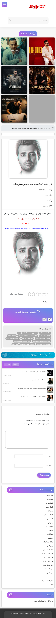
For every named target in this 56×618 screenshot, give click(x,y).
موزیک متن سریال (47, 581)
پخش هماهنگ (48, 542)
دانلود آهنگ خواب (12, 335)
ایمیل (48, 465)
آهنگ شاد (50, 499)
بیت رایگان (49, 526)
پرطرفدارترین (7, 364)
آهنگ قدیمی (49, 503)
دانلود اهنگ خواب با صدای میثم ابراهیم (41, 341)
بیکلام (51, 530)
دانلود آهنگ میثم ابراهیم (27, 338)
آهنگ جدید (49, 495)
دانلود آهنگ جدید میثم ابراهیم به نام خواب (27, 335)
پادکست (50, 538)
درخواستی (50, 573)
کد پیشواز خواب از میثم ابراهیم (43, 344)
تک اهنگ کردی (48, 565)
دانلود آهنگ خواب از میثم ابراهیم (42, 338)
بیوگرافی (50, 534)
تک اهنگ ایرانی (48, 557)
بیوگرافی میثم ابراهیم (27, 333)
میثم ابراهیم (15, 344)
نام (49, 456)
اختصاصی (50, 519)
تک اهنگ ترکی (48, 561)
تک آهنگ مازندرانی (47, 553)
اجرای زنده (49, 507)
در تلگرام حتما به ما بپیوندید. (41, 354)
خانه (49, 128)
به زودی (42, 128)
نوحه (51, 584)
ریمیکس (50, 546)
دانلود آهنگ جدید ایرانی (45, 335)
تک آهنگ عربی (48, 550)
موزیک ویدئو (49, 569)
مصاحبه (50, 577)
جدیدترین (15, 365)
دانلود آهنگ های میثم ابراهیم (13, 338)
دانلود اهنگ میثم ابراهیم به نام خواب (22, 341)
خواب (19, 333)
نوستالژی (50, 511)
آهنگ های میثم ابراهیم (45, 333)
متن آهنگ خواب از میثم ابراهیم (27, 344)
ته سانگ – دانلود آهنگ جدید (43, 601)
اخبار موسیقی (48, 515)
